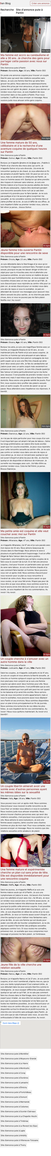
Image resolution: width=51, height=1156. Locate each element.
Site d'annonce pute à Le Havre (14, 1063)
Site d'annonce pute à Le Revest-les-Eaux (19, 1126)
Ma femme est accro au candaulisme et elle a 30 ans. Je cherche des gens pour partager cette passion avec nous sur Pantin (25, 60)
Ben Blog (5, 3)
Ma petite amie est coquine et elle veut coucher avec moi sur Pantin (24, 532)
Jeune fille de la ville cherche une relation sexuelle (21, 966)
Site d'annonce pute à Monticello (15, 1068)
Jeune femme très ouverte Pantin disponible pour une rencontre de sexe (24, 251)
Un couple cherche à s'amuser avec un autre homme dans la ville (24, 660)
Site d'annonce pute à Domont (14, 1097)
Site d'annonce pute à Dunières (14, 1078)
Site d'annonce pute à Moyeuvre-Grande (18, 1058)
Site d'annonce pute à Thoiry (13, 1145)
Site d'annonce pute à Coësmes (14, 1106)
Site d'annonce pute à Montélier (15, 1054)
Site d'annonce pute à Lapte (13, 1130)
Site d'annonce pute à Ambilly (14, 1135)
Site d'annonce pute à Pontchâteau (16, 1092)
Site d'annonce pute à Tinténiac (14, 1121)
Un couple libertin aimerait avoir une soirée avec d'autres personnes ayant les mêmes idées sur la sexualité (24, 789)
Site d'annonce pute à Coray (13, 1073)
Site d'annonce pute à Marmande (15, 1102)
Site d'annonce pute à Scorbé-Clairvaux (18, 1111)
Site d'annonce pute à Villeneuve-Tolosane (19, 1140)
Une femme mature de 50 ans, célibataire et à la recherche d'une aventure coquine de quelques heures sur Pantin (24, 147)
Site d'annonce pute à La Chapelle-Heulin (19, 1116)
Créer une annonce (40, 3)
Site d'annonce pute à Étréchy (14, 1087)
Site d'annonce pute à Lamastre (14, 1082)
